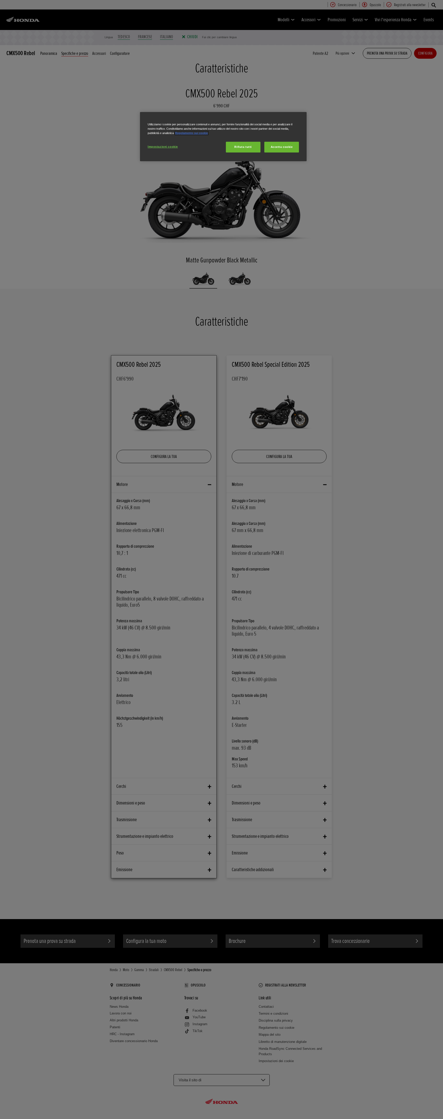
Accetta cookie (282, 146)
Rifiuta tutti (242, 146)
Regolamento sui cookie (191, 133)
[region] (223, 136)
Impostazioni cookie (163, 146)
